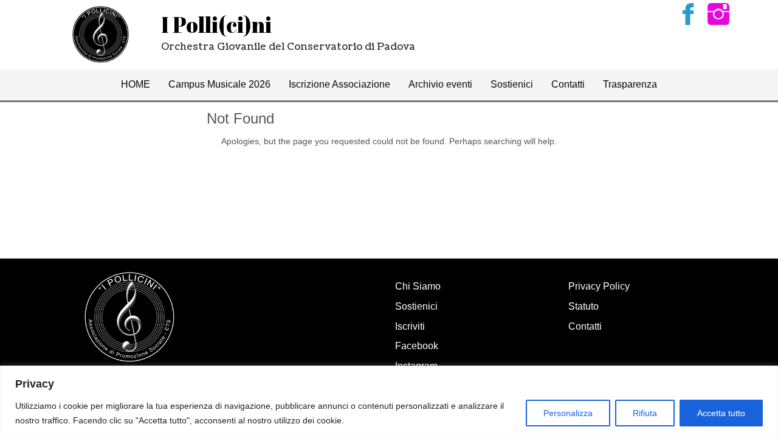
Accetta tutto (721, 413)
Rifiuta (645, 413)
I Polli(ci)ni (216, 24)
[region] (389, 402)
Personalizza (568, 413)
